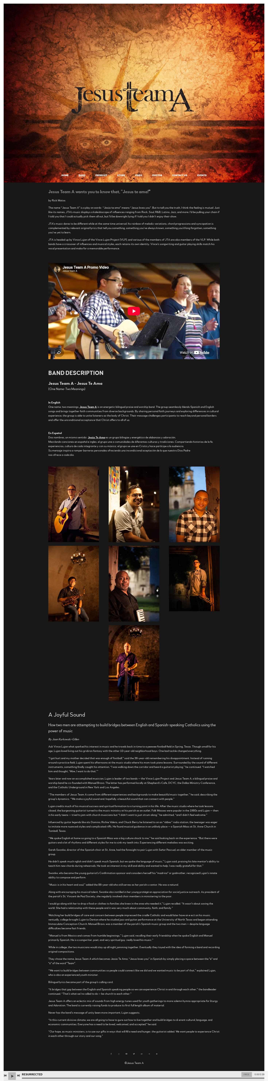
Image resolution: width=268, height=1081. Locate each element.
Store (121, 175)
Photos (157, 175)
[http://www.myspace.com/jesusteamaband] (142, 1054)
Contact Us (179, 175)
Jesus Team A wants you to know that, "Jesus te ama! (98, 192)
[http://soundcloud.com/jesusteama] (149, 1054)
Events (202, 175)
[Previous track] (5, 1075)
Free (247, 1074)
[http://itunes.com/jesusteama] (157, 1054)
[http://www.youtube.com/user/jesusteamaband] (126, 1054)
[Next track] (18, 1075)
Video (138, 175)
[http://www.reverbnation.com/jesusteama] (119, 1054)
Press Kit (101, 175)
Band (82, 175)
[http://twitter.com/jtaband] (134, 1054)
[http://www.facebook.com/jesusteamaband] (111, 1054)
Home (65, 175)
